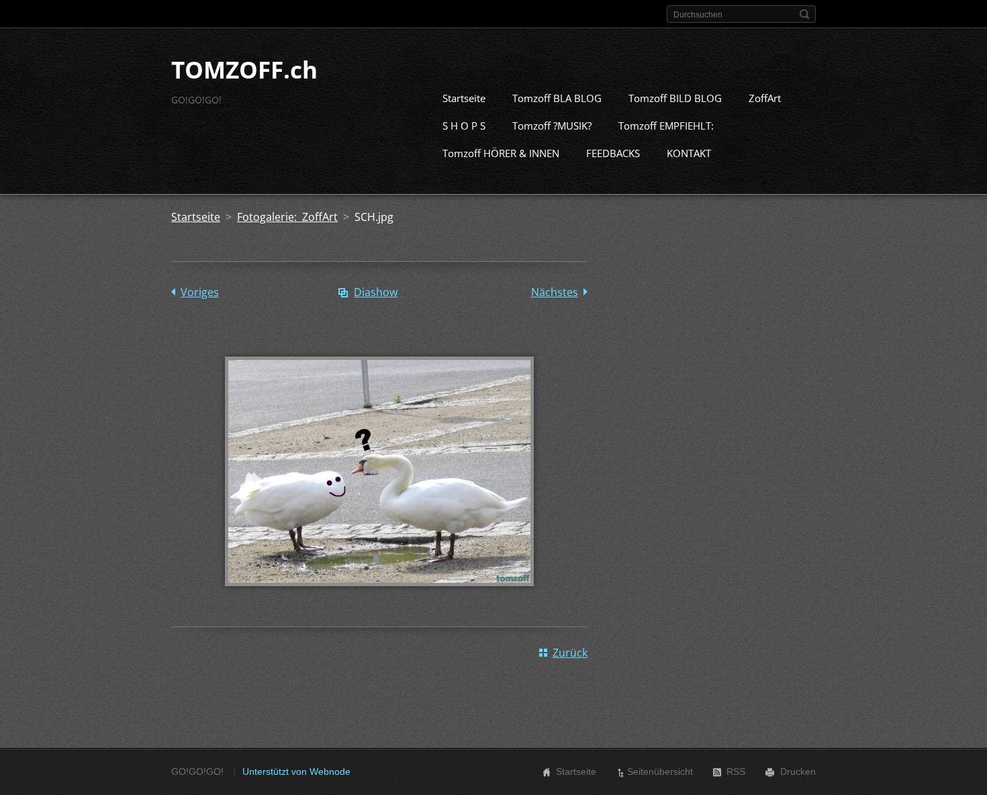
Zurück (570, 652)
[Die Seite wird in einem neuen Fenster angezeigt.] (379, 595)
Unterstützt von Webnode (296, 771)
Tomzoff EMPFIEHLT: (666, 125)
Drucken (798, 771)
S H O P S (463, 125)
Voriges (200, 292)
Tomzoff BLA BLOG (557, 98)
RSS (735, 771)
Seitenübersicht (660, 771)
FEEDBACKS (613, 153)
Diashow (375, 292)
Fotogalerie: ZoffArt (287, 216)
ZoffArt (765, 98)
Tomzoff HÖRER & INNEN (500, 153)
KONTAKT (689, 153)
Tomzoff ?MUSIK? (552, 125)
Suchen (804, 14)
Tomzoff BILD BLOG (675, 98)
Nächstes (554, 292)
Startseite (463, 98)
